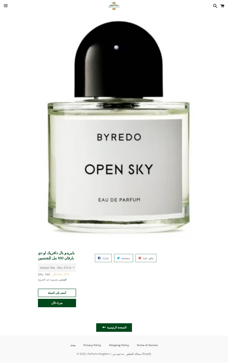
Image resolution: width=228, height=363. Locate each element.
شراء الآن (57, 303)
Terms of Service (147, 345)
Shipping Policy (119, 345)
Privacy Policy (92, 345)
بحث (73, 345)
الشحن (62, 279)
